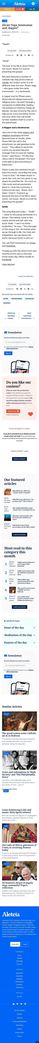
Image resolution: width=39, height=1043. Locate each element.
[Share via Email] (29, 55)
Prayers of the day (15, 642)
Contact (19, 1029)
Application (19, 976)
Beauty (6, 714)
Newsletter (19, 973)
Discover (19, 964)
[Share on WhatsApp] (32, 55)
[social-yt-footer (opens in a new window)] (14, 1004)
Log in (26, 451)
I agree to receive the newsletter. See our (19, 347)
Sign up (8, 353)
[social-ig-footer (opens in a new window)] (25, 1004)
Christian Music (16, 299)
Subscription (19, 982)
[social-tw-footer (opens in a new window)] (21, 1004)
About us (19, 1018)
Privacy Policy (19, 1032)
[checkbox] (4, 347)
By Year (19, 996)
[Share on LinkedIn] (21, 55)
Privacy (19, 1036)
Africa (6, 826)
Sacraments (29, 299)
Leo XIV (6, 864)
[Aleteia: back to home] (20, 4)
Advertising (19, 987)
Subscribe (7, 9)
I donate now (12, 411)
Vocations (6, 303)
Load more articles (20, 535)
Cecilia (5, 299)
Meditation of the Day (18, 635)
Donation (19, 985)
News (19, 955)
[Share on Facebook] (17, 55)
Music (6, 791)
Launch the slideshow (25, 276)
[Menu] (6, 4)
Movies (6, 753)
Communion (25, 32)
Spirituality (19, 961)
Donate (18, 9)
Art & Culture (6, 16)
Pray (30, 9)
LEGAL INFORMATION (19, 1021)
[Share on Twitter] (25, 55)
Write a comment (19, 459)
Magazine (19, 979)
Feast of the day (14, 627)
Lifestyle (19, 958)
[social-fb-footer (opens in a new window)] (18, 1004)
